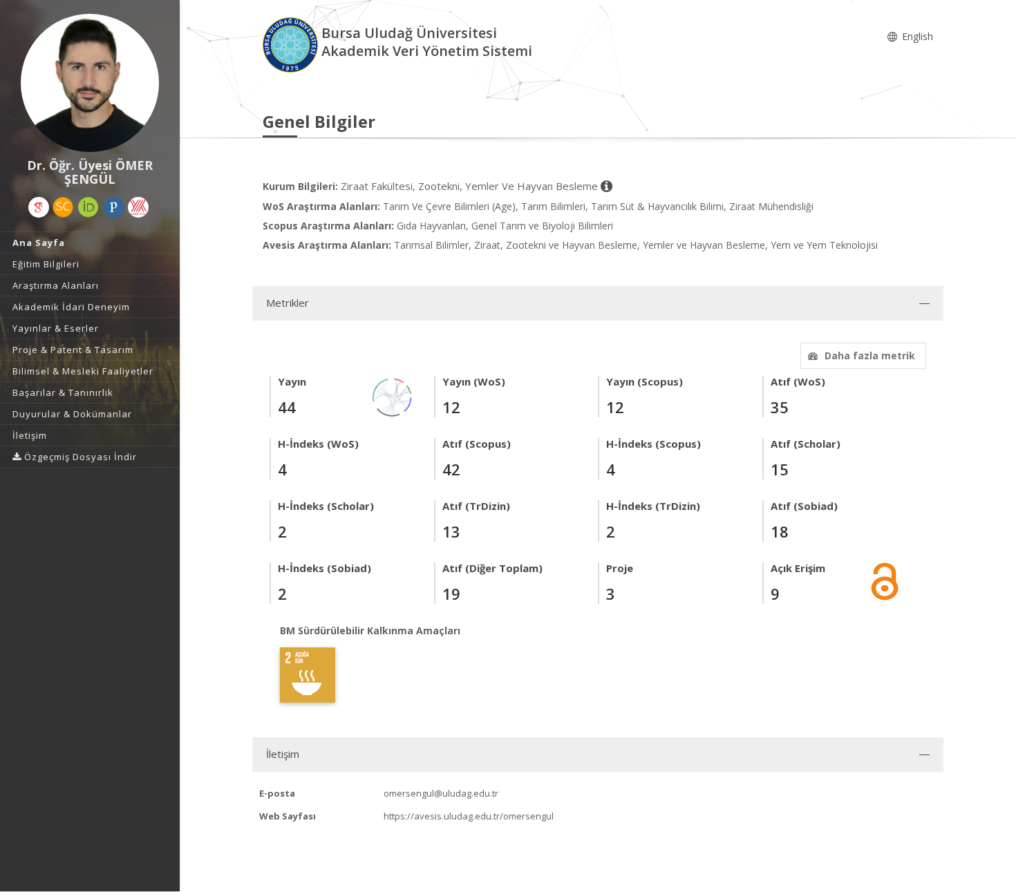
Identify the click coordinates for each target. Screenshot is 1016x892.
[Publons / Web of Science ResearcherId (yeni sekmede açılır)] (114, 207)
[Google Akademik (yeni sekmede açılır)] (38, 207)
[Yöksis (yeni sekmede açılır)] (138, 207)
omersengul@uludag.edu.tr (441, 793)
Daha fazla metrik (870, 355)
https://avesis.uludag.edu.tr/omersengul (469, 816)
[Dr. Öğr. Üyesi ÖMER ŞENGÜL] (90, 83)
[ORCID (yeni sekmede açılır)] (88, 207)
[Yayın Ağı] (392, 396)
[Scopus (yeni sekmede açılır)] (63, 207)
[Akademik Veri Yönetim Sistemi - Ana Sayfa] (292, 43)
